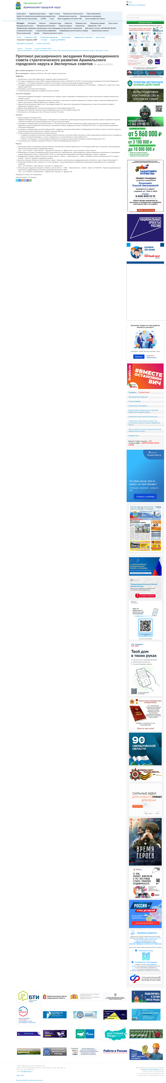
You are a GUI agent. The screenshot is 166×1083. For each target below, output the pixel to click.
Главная (19, 48)
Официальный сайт (32, 3)
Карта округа (100, 37)
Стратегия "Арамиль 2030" (43, 48)
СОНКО (43, 18)
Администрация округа (37, 14)
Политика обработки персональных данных (29, 1080)
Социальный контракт (24, 30)
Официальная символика (83, 37)
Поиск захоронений (24, 33)
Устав (19, 37)
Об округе (20, 23)
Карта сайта (20, 1075)
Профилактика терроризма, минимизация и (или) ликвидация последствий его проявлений (49, 28)
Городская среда (55, 23)
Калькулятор (80, 26)
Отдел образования (93, 14)
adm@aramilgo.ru (26, 1071)
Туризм (36, 33)
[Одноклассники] (22, 180)
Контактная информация (49, 37)
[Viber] (28, 180)
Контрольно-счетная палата (73, 14)
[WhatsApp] (30, 180)
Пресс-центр (112, 23)
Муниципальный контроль (46, 26)
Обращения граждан (97, 23)
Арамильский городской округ (42, 7)
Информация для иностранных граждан (74, 30)
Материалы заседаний (25, 43)
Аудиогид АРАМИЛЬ (58, 40)
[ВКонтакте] (19, 180)
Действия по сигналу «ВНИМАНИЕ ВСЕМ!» (100, 28)
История (44, 40)
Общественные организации (27, 18)
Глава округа (21, 14)
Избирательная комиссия (68, 16)
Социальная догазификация (46, 30)
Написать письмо (145, 22)
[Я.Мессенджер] (17, 180)
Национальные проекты (100, 30)
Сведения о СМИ (30, 37)
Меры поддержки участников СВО (70, 18)
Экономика (32, 23)
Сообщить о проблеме (145, 496)
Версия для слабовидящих (137, 5)
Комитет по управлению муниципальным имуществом (36, 16)
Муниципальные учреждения (90, 16)
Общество (68, 23)
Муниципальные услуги (25, 26)
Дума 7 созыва (54, 14)
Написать (139, 356)
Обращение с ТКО (94, 26)
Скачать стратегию (43, 43)
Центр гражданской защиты (95, 18)
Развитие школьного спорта (53, 33)
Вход (130, 2)
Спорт (52, 18)
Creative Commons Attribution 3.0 (151, 1069)
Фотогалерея (66, 37)
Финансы (42, 23)
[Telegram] (25, 180)
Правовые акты (81, 23)
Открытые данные (65, 26)
